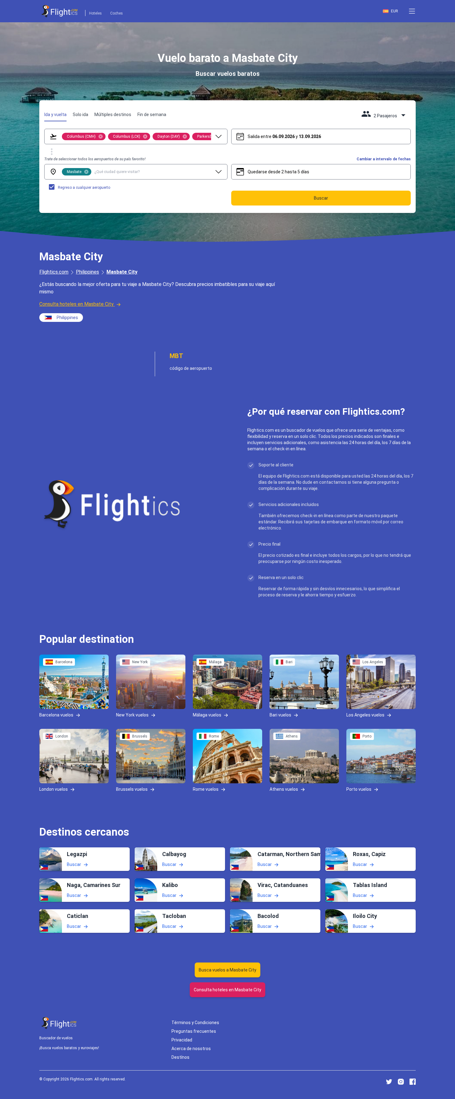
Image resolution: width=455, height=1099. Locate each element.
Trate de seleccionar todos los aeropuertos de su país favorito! (94, 159)
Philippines (87, 272)
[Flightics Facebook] (413, 1082)
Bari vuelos (280, 714)
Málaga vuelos (207, 714)
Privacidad (181, 1039)
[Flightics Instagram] (401, 1081)
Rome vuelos (206, 789)
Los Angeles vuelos (365, 714)
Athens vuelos (284, 789)
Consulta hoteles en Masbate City (76, 304)
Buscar (74, 864)
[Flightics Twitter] (389, 1082)
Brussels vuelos (132, 789)
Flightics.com (53, 272)
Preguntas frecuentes (193, 1031)
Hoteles (95, 13)
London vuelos (53, 789)
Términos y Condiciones (195, 1022)
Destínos (180, 1057)
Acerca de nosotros (191, 1048)
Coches (116, 13)
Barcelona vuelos (56, 714)
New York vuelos (132, 714)
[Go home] (59, 1023)
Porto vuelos (358, 789)
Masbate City (121, 272)
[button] (412, 11)
